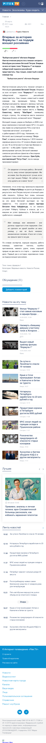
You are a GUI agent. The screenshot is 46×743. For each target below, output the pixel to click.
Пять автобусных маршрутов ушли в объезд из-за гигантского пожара (24, 589)
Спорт (4, 271)
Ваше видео (8, 688)
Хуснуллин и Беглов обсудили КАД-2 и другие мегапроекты (25, 623)
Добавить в (17, 32)
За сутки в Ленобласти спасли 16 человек (27, 529)
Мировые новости (19, 268)
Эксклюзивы (18, 10)
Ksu (42, 24)
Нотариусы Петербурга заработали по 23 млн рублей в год (26, 540)
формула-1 (16, 265)
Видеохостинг (9, 677)
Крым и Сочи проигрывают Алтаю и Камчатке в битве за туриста (24, 604)
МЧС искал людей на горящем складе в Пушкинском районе (26, 559)
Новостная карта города (14, 680)
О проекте (6, 654)
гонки (9, 265)
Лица (4, 692)
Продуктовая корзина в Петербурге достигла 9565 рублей (24, 549)
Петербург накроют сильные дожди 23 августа (25, 568)
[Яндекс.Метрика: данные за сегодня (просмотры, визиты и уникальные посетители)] (7, 741)
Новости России (33, 268)
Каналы (6, 684)
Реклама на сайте (9, 663)
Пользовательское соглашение (17, 696)
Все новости (42, 523)
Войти (42, 3)
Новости (6, 10)
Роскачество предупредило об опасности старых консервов (26, 614)
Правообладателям (10, 658)
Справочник (8, 700)
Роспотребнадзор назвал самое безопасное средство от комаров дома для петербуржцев (25, 579)
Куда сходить (32, 10)
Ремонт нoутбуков (11, 704)
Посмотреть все (12, 283)
